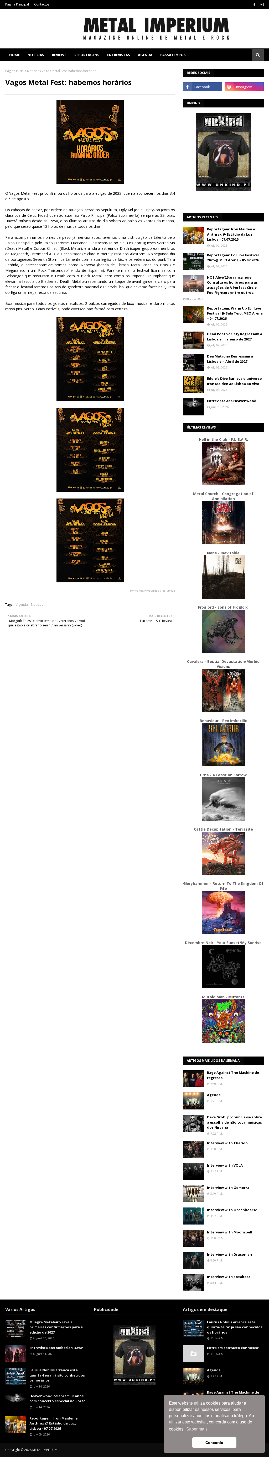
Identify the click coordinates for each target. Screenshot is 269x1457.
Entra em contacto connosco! (233, 1347)
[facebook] (254, 4)
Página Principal (17, 4)
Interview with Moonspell (229, 1232)
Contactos (41, 4)
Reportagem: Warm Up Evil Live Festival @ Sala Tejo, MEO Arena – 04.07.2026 (235, 313)
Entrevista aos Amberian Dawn (56, 1347)
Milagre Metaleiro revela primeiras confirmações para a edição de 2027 (56, 1327)
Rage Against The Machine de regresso (233, 1075)
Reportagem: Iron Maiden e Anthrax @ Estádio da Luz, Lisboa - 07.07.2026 (231, 234)
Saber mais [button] (197, 1429)
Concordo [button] (214, 1442)
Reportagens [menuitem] (86, 54)
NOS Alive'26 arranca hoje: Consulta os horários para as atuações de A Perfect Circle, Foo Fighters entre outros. (232, 285)
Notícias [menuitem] (36, 54)
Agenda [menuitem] (145, 54)
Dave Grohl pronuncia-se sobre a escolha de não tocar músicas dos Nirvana (234, 1122)
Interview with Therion (227, 1143)
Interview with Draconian (229, 1254)
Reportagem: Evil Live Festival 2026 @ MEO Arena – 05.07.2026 (233, 258)
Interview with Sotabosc (228, 1276)
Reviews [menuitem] (59, 54)
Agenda (22, 604)
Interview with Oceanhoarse (232, 1209)
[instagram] (261, 4)
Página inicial (14, 71)
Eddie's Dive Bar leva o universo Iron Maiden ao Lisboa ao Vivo (234, 381)
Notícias (33, 71)
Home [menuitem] (14, 54)
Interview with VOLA (225, 1165)
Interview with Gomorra (228, 1187)
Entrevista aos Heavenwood (231, 400)
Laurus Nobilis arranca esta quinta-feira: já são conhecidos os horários (57, 1375)
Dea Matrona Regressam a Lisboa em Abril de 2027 (230, 359)
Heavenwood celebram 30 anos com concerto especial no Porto (57, 1399)
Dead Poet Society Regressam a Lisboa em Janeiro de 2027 (234, 337)
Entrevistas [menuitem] (118, 54)
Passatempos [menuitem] (173, 54)
